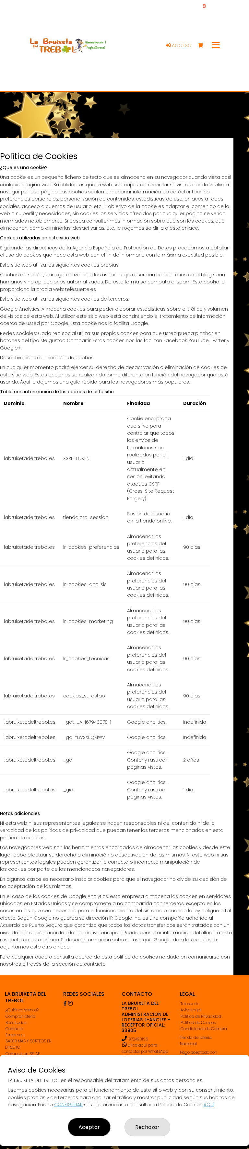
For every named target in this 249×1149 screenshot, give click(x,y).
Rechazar (147, 1127)
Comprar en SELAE (23, 1053)
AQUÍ (209, 1104)
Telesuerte (190, 1003)
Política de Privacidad (201, 1016)
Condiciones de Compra (204, 1028)
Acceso (181, 45)
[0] (203, 45)
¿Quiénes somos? (22, 1010)
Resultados (16, 1022)
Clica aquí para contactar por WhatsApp (145, 1048)
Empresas (15, 1035)
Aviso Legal (191, 1010)
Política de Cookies (198, 1022)
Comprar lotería (20, 1016)
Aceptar (89, 1127)
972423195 (138, 1039)
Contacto (14, 1028)
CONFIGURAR (68, 1104)
